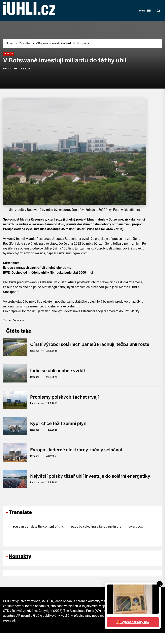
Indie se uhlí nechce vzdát (57, 370)
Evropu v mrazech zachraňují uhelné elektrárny (37, 268)
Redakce (7, 68)
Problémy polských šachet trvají (64, 397)
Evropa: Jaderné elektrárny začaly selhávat (76, 449)
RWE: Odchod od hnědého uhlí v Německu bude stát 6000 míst (48, 272)
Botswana (18, 320)
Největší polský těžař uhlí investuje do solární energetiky (90, 476)
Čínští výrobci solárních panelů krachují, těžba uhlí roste (89, 344)
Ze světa (8, 54)
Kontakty (20, 556)
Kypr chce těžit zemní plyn (58, 423)
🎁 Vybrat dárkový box (133, 622)
